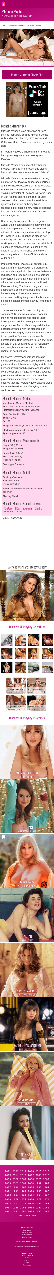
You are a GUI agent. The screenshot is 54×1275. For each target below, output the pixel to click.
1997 (8, 1187)
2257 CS (27, 1260)
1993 (38, 1187)
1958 (31, 1211)
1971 (23, 1203)
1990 (15, 1191)
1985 (8, 1195)
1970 (31, 1203)
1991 (8, 1191)
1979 (8, 1199)
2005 (38, 1179)
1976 (31, 1199)
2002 (15, 1183)
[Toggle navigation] (48, 4)
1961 (8, 1211)
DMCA (27, 1258)
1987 (38, 1191)
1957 (38, 1211)
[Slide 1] (10, 617)
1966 (15, 1207)
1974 (46, 1199)
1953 (35, 1215)
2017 (38, 1171)
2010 (46, 1175)
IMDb (17, 508)
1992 (46, 1187)
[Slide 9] (40, 617)
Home (4, 26)
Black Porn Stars (27, 1228)
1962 (46, 1207)
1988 (31, 1191)
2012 (31, 1175)
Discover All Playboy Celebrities (27, 626)
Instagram (27, 508)
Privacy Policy (27, 1253)
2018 (31, 1171)
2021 (8, 1171)
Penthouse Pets (27, 1235)
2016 (46, 1171)
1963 (38, 1207)
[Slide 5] (25, 617)
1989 (23, 1191)
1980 (46, 1195)
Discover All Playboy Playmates (27, 717)
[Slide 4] (21, 617)
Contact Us (27, 1265)
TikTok (19, 511)
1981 (38, 1195)
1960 (15, 1211)
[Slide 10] (44, 617)
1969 (38, 1203)
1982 (31, 1195)
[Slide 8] (36, 617)
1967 (8, 1207)
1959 (23, 1211)
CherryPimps (27, 1230)
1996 (15, 1187)
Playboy (8, 508)
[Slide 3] (17, 617)
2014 (15, 1175)
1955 (19, 1215)
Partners (27, 1262)
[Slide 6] (28, 617)
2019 (23, 1171)
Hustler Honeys (27, 1232)
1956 (46, 1211)
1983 (23, 1195)
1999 (38, 1183)
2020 (15, 1171)
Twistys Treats (27, 1237)
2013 (23, 1175)
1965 (23, 1207)
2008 (15, 1179)
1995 (23, 1187)
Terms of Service (27, 1255)
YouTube (8, 511)
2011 (39, 1175)
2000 (31, 1183)
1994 (31, 1187)
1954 (27, 1215)
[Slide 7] (32, 617)
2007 (23, 1179)
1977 (23, 1199)
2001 (23, 1183)
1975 (38, 1199)
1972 (15, 1203)
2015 (8, 1175)
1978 (15, 1199)
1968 (46, 1203)
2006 (31, 1179)
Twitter (38, 508)
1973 (8, 1203)
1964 (31, 1207)
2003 (8, 1183)
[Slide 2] (13, 617)
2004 (46, 1179)
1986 (46, 1191)
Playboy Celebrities (17, 26)
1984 (15, 1195)
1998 (46, 1183)
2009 (8, 1179)
